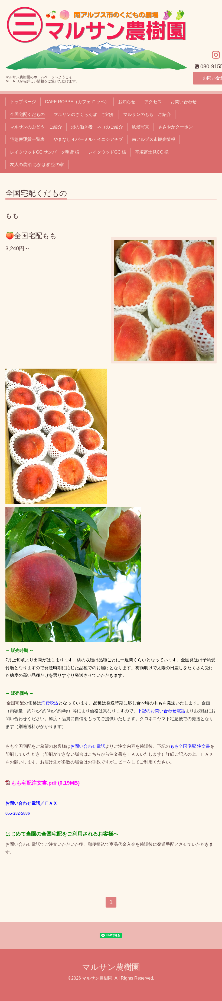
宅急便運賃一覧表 (27, 139)
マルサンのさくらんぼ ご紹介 (84, 114)
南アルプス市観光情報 (153, 139)
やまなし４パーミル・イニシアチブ (88, 139)
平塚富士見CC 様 (152, 152)
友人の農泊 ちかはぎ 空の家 (37, 164)
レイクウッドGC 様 (107, 152)
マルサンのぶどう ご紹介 (36, 127)
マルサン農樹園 (111, 967)
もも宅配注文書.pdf (34, 783)
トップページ (23, 101)
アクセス (153, 101)
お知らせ (126, 101)
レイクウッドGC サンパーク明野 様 (44, 152)
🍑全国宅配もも (31, 236)
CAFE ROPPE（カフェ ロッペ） (77, 101)
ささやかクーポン (175, 127)
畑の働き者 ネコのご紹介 (97, 127)
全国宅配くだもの (27, 114)
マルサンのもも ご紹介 (147, 114)
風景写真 (140, 127)
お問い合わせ (184, 101)
